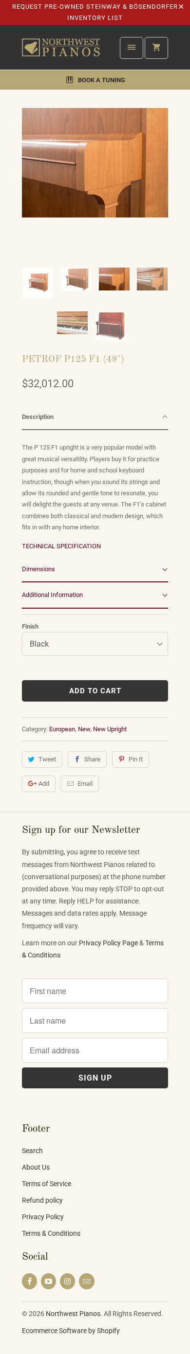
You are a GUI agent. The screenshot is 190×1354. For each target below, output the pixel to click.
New (84, 729)
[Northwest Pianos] (61, 51)
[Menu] (131, 48)
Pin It (136, 759)
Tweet (47, 759)
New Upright (110, 729)
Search (32, 1151)
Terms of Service (46, 1184)
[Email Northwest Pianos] (86, 1281)
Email (85, 783)
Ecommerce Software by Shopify (71, 1331)
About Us (36, 1167)
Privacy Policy (43, 1217)
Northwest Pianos (73, 1314)
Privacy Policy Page (108, 943)
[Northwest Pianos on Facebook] (29, 1281)
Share (92, 759)
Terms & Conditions (51, 1233)
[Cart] (156, 48)
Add (43, 783)
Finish (30, 626)
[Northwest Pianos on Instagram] (67, 1281)
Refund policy (42, 1200)
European (62, 729)
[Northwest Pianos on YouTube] (48, 1281)
